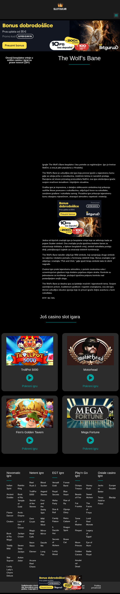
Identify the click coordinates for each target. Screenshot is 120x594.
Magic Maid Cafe (32, 533)
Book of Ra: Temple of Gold (21, 500)
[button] (116, 15)
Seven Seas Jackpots (22, 548)
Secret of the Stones (32, 503)
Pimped (78, 530)
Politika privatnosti (96, 586)
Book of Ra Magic (9, 536)
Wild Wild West (43, 521)
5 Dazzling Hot (56, 530)
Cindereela (12, 521)
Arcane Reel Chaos (32, 563)
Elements (33, 551)
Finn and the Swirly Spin (43, 506)
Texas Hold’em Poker (102, 500)
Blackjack (113, 497)
